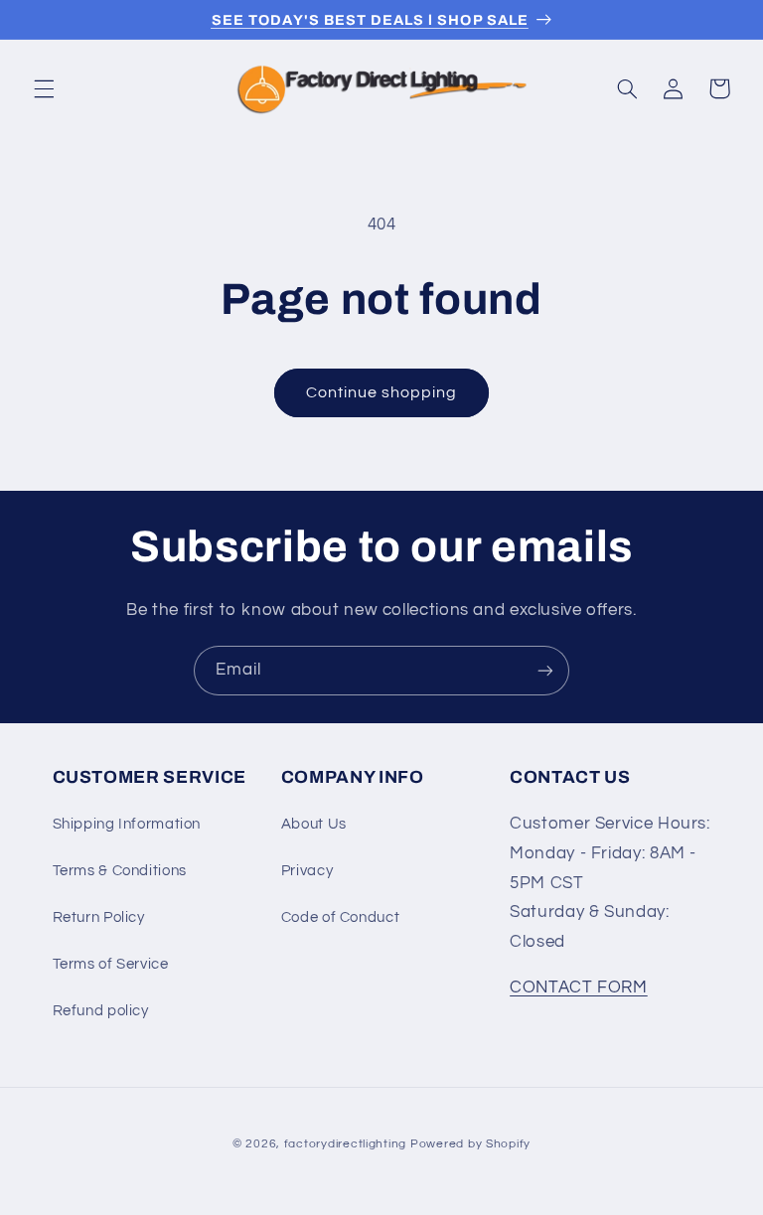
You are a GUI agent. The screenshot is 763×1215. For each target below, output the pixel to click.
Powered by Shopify (470, 1144)
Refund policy (101, 1010)
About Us (314, 824)
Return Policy (99, 917)
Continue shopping (382, 392)
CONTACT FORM (579, 987)
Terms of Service (111, 964)
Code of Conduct (340, 917)
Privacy (307, 870)
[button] (44, 88)
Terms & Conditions (120, 870)
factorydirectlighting (345, 1144)
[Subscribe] (545, 670)
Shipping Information (127, 824)
